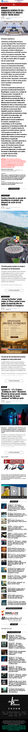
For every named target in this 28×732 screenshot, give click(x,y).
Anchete (24, 714)
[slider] (12, 497)
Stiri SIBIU (15, 729)
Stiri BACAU (21, 725)
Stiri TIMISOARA (22, 729)
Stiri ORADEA (9, 729)
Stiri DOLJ (21, 726)
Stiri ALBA (4, 725)
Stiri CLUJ (16, 726)
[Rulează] (3, 497)
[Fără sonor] (23, 497)
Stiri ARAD (9, 725)
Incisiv (8, 18)
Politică (11, 714)
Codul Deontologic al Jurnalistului (13, 712)
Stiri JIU (12, 728)
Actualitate (23, 712)
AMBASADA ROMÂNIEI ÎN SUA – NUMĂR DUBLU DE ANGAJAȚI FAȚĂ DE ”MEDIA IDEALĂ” (12, 171)
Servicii (15, 715)
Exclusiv (20, 714)
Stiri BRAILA (17, 730)
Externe (15, 714)
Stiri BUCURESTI (10, 726)
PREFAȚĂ (3, 712)
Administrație (5, 714)
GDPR (20, 715)
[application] (14, 491)
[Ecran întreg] (25, 497)
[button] (14, 491)
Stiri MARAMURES (19, 728)
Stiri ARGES (15, 725)
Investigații (11, 715)
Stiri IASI (8, 728)
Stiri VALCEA (11, 730)
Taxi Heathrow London (6, 628)
